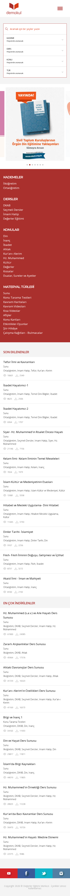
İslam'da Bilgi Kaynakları (19, 764)
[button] (60, 8)
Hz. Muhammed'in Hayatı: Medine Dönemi (30, 837)
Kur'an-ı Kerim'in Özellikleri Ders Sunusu (29, 691)
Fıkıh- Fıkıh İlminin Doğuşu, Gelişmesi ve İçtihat (33, 555)
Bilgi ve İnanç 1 (12, 717)
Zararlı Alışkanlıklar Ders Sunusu (24, 644)
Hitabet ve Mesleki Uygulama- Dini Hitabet (31, 505)
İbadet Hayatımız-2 (15, 408)
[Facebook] (26, 873)
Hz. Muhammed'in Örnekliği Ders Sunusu (29, 787)
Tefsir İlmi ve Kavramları (19, 362)
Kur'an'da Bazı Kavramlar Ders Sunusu (28, 814)
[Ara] (6, 29)
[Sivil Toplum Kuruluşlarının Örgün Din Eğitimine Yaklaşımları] (35, 124)
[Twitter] (44, 873)
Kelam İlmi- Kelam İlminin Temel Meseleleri (31, 458)
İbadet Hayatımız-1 (15, 385)
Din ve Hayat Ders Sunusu (19, 740)
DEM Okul (14, 8)
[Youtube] (9, 873)
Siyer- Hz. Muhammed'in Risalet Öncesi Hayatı (33, 432)
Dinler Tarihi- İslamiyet (18, 532)
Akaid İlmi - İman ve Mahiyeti (22, 578)
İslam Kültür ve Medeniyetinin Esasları (28, 482)
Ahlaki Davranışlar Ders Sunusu (23, 667)
